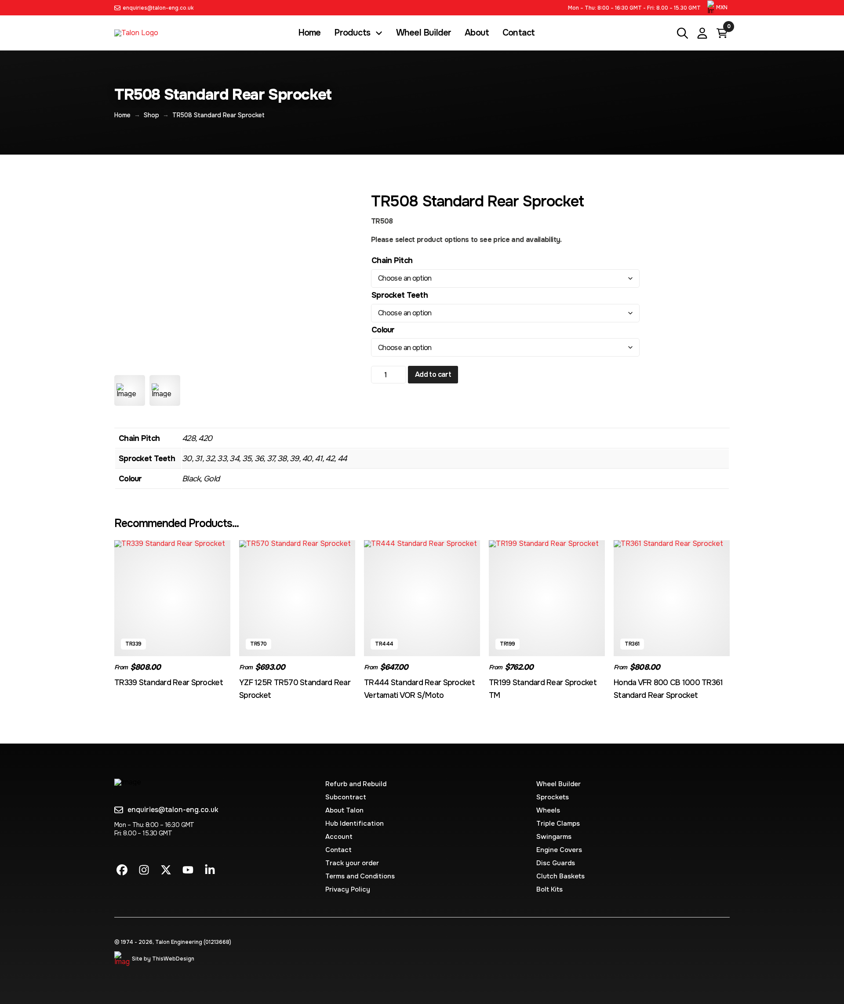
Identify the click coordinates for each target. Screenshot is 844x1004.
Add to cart (433, 374)
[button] (718, 7)
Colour (383, 330)
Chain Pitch (391, 260)
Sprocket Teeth (399, 295)
